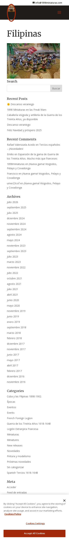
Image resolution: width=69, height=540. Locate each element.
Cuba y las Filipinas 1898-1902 (24, 396)
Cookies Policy (12, 514)
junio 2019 (13, 316)
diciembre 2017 (15, 343)
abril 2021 (12, 294)
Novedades (13, 451)
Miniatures (13, 440)
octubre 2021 (14, 278)
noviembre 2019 (16, 311)
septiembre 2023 (16, 251)
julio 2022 (12, 273)
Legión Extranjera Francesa (22, 429)
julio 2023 (12, 256)
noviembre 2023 (16, 245)
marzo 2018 (14, 333)
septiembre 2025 (16, 207)
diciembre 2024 (15, 218)
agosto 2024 (14, 234)
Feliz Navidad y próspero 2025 (24, 130)
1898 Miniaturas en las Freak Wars (26, 109)
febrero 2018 (14, 338)
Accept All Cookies (34, 533)
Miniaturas (13, 434)
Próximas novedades (19, 461)
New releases (14, 445)
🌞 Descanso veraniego (20, 104)
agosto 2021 (14, 283)
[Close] (64, 500)
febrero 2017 (14, 371)
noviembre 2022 (16, 267)
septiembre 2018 (16, 327)
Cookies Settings (35, 523)
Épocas (11, 401)
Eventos (11, 407)
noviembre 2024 (16, 223)
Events (11, 412)
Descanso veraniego (18, 124)
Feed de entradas (17, 492)
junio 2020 (13, 300)
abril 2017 (12, 365)
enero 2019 (13, 322)
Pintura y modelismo (19, 456)
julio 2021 (12, 289)
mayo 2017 (13, 360)
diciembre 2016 (15, 376)
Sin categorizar (15, 467)
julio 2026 (12, 202)
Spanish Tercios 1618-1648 (22, 472)
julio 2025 (12, 213)
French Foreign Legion (20, 418)
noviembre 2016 (16, 382)
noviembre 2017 (16, 349)
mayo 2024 (13, 240)
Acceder (11, 487)
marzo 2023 (14, 262)
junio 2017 (13, 354)
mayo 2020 (13, 305)
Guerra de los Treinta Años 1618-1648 (29, 423)
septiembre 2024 (16, 229)
